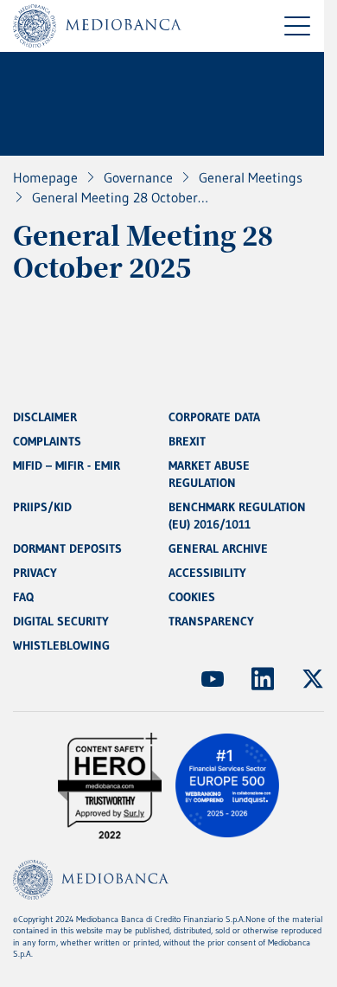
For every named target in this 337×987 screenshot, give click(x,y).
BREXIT (187, 441)
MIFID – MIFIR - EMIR (66, 465)
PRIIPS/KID (42, 507)
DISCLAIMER (45, 417)
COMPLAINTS (47, 441)
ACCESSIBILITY (207, 572)
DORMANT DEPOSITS (67, 548)
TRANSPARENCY (211, 621)
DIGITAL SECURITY (61, 621)
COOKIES (191, 597)
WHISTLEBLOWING (61, 645)
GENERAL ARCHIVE (218, 548)
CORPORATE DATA (214, 417)
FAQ (23, 597)
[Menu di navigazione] (297, 26)
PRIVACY (35, 572)
